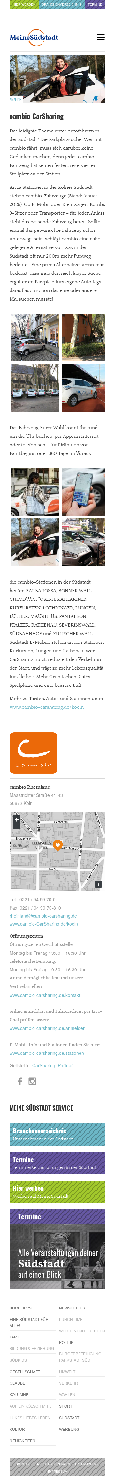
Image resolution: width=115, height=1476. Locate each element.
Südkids (18, 1360)
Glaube (17, 1383)
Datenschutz (86, 1464)
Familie (17, 1336)
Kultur (17, 1429)
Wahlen (67, 1394)
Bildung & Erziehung (32, 1348)
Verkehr (68, 1383)
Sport (65, 1406)
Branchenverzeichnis (61, 4)
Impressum (57, 1471)
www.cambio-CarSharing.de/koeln (44, 923)
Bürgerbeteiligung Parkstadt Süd (80, 1356)
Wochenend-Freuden (82, 1330)
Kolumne (19, 1394)
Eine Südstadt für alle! (29, 1322)
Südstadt (69, 1417)
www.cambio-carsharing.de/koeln (47, 707)
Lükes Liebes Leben (30, 1417)
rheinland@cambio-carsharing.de (43, 915)
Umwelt (67, 1371)
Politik (66, 1342)
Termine (95, 4)
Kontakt (24, 1464)
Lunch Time (71, 1319)
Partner (65, 1065)
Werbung (69, 1429)
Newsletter (72, 1307)
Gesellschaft (25, 1371)
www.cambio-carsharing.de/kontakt (45, 995)
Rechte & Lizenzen (53, 1464)
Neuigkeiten (22, 1440)
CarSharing (43, 1065)
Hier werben (24, 4)
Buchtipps (21, 1307)
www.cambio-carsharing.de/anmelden (48, 1028)
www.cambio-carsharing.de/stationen (47, 1053)
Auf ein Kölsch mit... (30, 1406)
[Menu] (100, 37)
